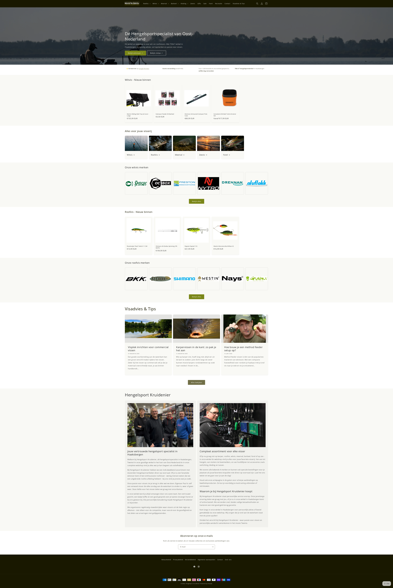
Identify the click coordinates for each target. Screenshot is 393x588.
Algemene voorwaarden (206, 560)
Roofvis (154, 155)
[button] (146, 3)
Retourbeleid (166, 560)
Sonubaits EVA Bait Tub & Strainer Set (225, 115)
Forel (225, 155)
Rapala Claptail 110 (191, 246)
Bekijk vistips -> (156, 53)
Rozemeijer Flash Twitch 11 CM (137, 246)
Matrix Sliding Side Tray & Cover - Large (138, 115)
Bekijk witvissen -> (135, 53)
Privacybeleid (178, 560)
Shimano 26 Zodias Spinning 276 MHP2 (166, 247)
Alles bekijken (196, 382)
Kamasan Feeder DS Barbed (165, 114)
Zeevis (202, 155)
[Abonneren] (212, 546)
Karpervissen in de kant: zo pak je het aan (196, 349)
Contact (220, 560)
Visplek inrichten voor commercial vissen (148, 349)
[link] (160, 425)
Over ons (228, 560)
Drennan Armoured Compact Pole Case (196, 115)
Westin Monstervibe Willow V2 (224, 246)
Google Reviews (144, 68)
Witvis (130, 155)
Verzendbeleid (190, 560)
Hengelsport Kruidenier (193, 583)
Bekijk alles (196, 201)
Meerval (178, 155)
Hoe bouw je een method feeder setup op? (243, 349)
